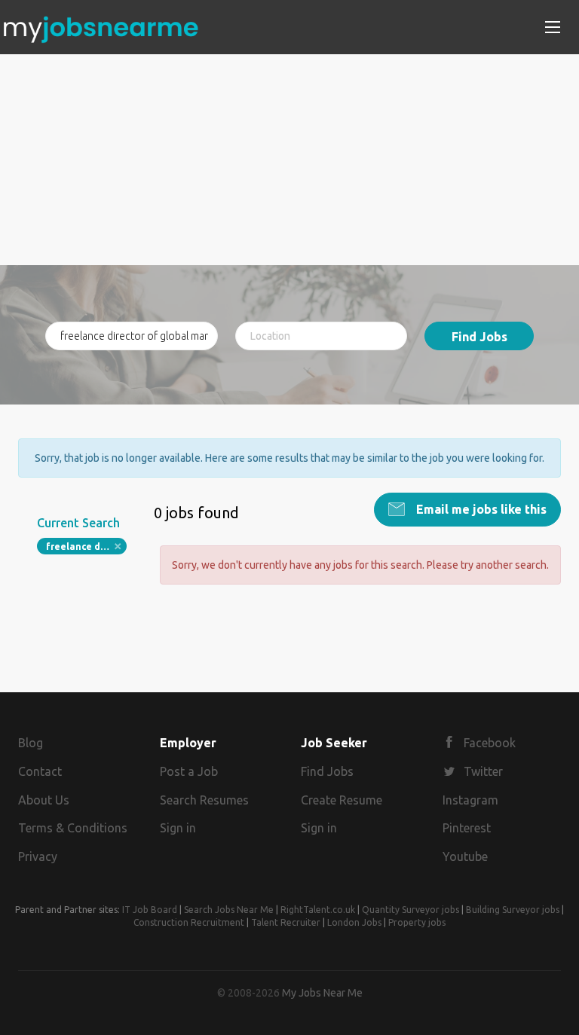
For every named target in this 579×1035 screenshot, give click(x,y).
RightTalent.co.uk (317, 909)
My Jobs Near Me (322, 993)
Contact (40, 771)
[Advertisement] (289, 159)
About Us (43, 800)
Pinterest (467, 828)
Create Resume (341, 800)
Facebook (490, 743)
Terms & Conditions (72, 828)
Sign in (178, 828)
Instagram (470, 800)
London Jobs (354, 922)
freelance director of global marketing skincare (86, 546)
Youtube (465, 856)
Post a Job (189, 771)
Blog (30, 743)
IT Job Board (149, 909)
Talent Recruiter (285, 922)
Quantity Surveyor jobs (410, 909)
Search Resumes (204, 800)
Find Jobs (479, 336)
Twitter (483, 771)
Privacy (37, 856)
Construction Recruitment (188, 922)
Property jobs (417, 922)
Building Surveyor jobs (512, 909)
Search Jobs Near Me (229, 909)
